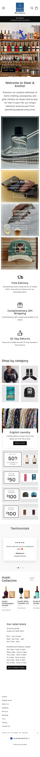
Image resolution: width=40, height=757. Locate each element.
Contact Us (6, 726)
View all (32, 579)
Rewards (5, 715)
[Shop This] (20, 142)
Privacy (4, 723)
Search (4, 697)
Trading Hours (7, 700)
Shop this (8, 70)
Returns (5, 711)
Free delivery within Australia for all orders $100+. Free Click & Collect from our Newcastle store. (20, 289)
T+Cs (3, 719)
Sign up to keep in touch (15, 733)
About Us (5, 704)
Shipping (5, 708)
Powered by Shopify (20, 744)
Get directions (16, 667)
